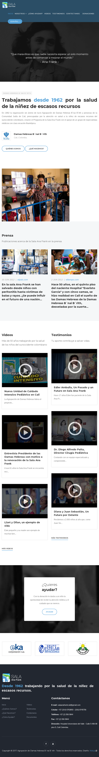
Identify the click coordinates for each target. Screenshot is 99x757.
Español (14, 21)
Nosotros (20, 14)
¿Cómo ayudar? (35, 14)
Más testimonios (59, 538)
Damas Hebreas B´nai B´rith (17, 93)
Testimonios (58, 14)
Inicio (10, 14)
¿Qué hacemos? (36, 149)
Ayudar (49, 612)
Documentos (32, 717)
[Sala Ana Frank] (9, 5)
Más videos (7, 548)
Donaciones (88, 14)
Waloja (92, 751)
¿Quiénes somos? (9, 709)
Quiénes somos (13, 149)
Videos (47, 14)
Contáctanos (73, 14)
